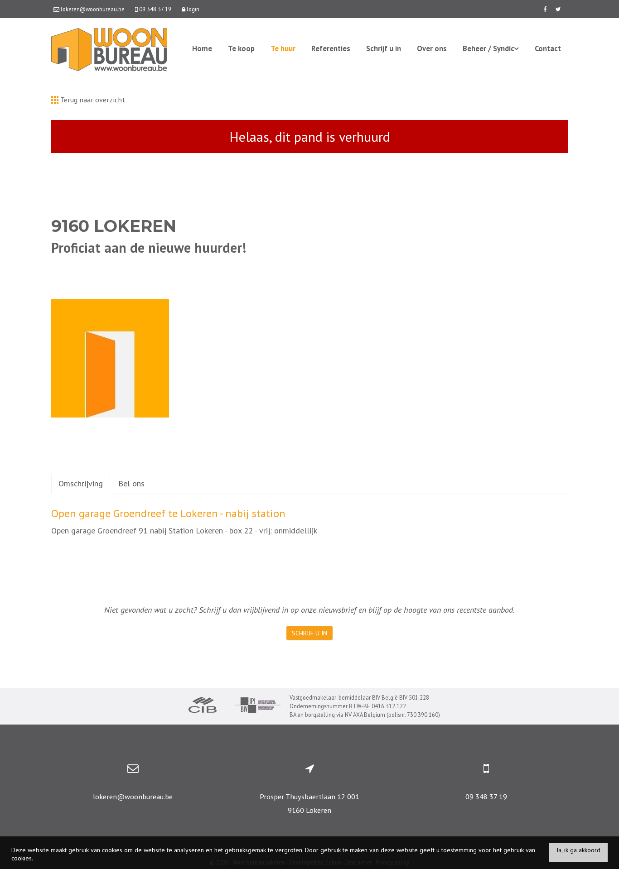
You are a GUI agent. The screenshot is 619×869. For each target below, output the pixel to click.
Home (202, 48)
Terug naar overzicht (91, 99)
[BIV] (258, 706)
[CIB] (202, 706)
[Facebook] (545, 9)
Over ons (432, 48)
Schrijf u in (383, 48)
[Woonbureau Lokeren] (109, 48)
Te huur (283, 48)
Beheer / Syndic (488, 48)
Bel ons (131, 483)
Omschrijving (80, 483)
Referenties (330, 48)
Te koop (241, 48)
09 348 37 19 (486, 796)
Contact (548, 48)
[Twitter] (558, 9)
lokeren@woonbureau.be (133, 796)
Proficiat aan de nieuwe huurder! (148, 247)
